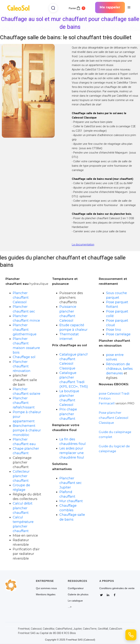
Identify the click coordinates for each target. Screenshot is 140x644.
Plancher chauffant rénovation (21, 366)
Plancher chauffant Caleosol (21, 297)
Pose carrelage (118, 334)
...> (69, 606)
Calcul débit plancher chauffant (22, 507)
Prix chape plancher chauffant (68, 413)
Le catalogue (75, 600)
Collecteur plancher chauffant (21, 476)
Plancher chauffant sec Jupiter (70, 482)
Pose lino (113, 329)
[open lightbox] (29, 91)
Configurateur (76, 588)
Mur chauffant (71, 501)
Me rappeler (110, 7)
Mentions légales (45, 594)
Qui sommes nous (46, 588)
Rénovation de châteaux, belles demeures (119, 368)
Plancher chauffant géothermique (24, 329)
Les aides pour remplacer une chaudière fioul (71, 452)
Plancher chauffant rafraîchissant (24, 402)
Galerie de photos (78, 594)
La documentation (83, 244)
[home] (19, 7)
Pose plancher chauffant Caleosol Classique (113, 417)
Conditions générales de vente (117, 588)
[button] (129, 7)
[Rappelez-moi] (130, 634)
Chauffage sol (24, 357)
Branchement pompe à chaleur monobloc (27, 430)
